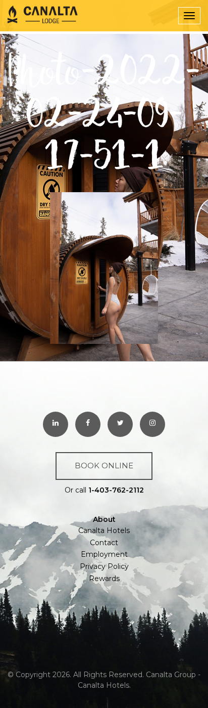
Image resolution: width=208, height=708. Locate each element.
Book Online (104, 465)
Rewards (104, 578)
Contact (104, 542)
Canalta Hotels (104, 530)
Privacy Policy (104, 566)
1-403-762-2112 (116, 490)
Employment (104, 554)
